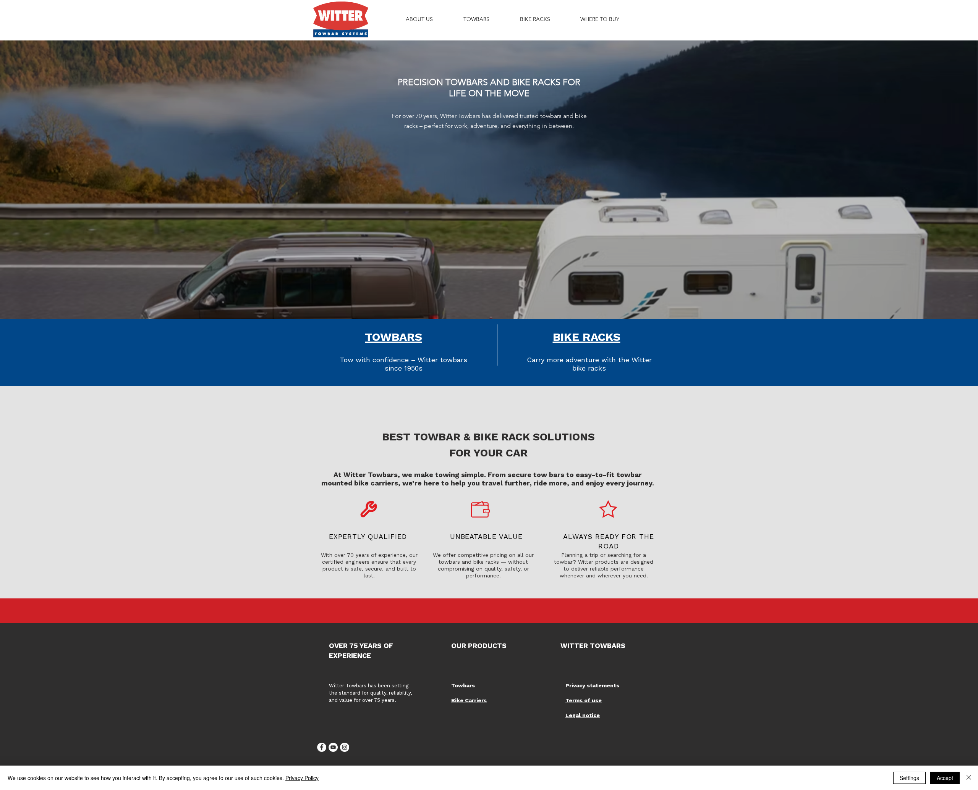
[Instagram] (344, 747)
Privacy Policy (302, 778)
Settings (909, 778)
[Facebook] (321, 747)
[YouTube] (333, 747)
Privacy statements (592, 685)
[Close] (968, 778)
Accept (945, 778)
